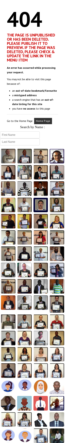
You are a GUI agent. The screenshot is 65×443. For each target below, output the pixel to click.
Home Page (43, 121)
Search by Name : (32, 127)
